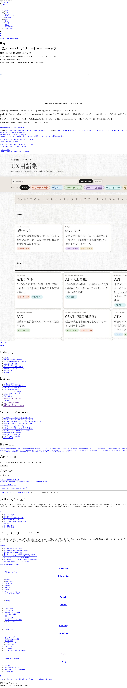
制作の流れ (8, 587)
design (19, 448)
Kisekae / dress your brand (12, 658)
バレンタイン (18, 450)
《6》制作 (6, 523)
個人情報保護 (9, 26)
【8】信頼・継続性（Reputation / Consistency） (17, 561)
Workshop (63, 625)
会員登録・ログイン (11, 572)
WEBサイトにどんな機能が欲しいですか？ (16, 430)
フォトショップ (54, 450)
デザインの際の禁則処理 (11, 402)
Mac (47, 451)
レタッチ (108, 450)
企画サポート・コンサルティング (13, 368)
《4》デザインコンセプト (11, 519)
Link (63, 654)
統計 (25, 451)
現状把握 (12, 132)
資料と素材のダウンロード (42, 130)
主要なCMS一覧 (8, 438)
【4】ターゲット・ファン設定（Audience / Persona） (19, 554)
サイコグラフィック (95, 448)
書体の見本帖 (58, 451)
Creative (63, 605)
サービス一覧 (9, 608)
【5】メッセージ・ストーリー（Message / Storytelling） (20, 556)
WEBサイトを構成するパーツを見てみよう (16, 427)
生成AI (17, 451)
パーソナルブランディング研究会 (15, 650)
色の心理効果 (7, 397)
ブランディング (8, 370)
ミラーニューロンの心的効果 (12, 391)
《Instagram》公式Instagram (8, 485)
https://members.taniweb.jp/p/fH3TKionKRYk (12, 127)
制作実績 (7, 601)
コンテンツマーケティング (84, 448)
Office (7, 25)
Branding (63, 633)
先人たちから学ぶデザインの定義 (13, 406)
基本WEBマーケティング (12, 667)
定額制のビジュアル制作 (12, 612)
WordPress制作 (9, 618)
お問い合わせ (4, 465)
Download (8, 17)
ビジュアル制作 (46, 450)
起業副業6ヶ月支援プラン (13, 614)
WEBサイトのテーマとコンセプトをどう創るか (18, 420)
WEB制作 (6, 358)
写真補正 (118, 450)
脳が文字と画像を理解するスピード (14, 386)
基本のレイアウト (9, 404)
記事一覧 (8, 493)
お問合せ (8, 23)
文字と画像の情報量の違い (11, 389)
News (6, 12)
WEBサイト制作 (10, 610)
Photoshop (32, 448)
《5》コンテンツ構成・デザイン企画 (14, 521)
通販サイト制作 (10, 622)
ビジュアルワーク (39, 450)
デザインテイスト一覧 (12, 639)
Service (7, 14)
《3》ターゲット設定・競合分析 (13, 518)
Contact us (5, 2)
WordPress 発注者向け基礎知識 (12, 359)
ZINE (50, 448)
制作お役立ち (51, 451)
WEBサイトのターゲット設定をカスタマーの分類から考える (22, 421)
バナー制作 (8, 648)
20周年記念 (2, 448)
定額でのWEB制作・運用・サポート (14, 361)
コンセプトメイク (10, 130)
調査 (24, 132)
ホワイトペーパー (119, 130)
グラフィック (55, 448)
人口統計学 (113, 450)
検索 (6, 21)
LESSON (6, 372)
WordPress (43, 451)
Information (63, 576)
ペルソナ (110, 130)
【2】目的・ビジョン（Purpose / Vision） (15, 550)
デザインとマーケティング (25, 130)
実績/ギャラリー (10, 16)
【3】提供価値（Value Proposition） (14, 552)
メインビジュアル (101, 450)
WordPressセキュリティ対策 (13, 620)
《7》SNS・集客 (8, 525)
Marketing (64, 130)
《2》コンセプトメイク (10, 516)
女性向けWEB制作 (10, 616)
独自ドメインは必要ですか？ (12, 434)
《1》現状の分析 (8, 514)
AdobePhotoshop (9, 448)
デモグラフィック (11, 450)
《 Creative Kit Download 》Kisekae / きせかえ (13, 488)
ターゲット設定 (111, 448)
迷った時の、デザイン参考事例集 (15, 669)
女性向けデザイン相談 (10, 363)
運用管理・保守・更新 (10, 365)
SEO (36, 448)
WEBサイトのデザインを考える (13, 425)
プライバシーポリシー (12, 591)
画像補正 (22, 451)
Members (63, 568)
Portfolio (63, 597)
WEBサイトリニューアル (43, 448)
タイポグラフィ (103, 448)
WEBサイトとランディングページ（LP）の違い (18, 429)
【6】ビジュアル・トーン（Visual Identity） (16, 557)
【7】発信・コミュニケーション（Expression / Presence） (20, 559)
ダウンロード (103, 130)
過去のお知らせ (65, 451)
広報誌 (7, 451)
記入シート (18, 132)
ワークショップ (10, 629)
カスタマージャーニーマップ (77, 130)
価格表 (7, 589)
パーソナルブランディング (28, 450)
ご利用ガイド (9, 28)
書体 (10, 451)
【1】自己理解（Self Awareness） (13, 548)
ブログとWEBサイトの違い (11, 436)
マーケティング (93, 450)
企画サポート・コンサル (12, 643)
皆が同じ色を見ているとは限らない (14, 398)
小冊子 (4, 451)
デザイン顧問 (9, 641)
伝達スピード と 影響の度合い (12, 387)
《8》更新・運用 (8, 527)
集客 (36, 451)
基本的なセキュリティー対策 (12, 432)
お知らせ (7, 585)
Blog (3, 4)
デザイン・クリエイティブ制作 (13, 367)
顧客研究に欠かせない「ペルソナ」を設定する (17, 423)
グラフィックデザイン (63, 448)
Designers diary (9, 671)
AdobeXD (15, 448)
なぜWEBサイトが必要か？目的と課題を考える (18, 418)
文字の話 (6, 400)
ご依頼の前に (9, 583)
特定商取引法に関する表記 (44, 679)
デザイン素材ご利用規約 (12, 593)
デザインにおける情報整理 (11, 393)
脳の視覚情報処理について (11, 384)
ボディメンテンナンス (84, 450)
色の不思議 (6, 395)
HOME (7, 10)
